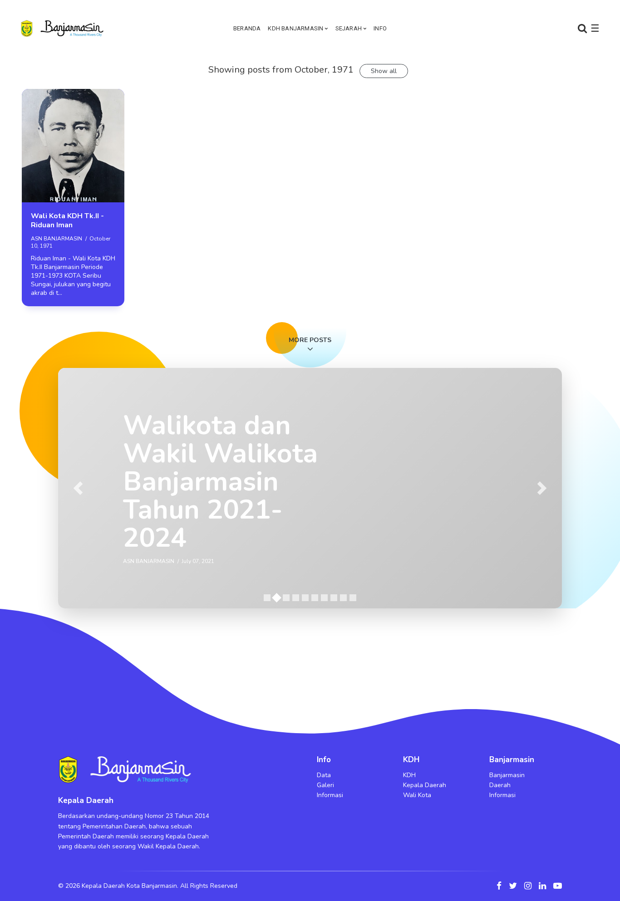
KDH (409, 775)
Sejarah (348, 28)
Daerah (500, 785)
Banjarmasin (507, 775)
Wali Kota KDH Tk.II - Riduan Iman (67, 220)
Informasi (330, 795)
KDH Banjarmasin (295, 28)
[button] (78, 488)
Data (324, 775)
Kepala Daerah (424, 785)
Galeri (325, 785)
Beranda (247, 28)
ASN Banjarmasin (56, 238)
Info (380, 28)
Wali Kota (417, 795)
